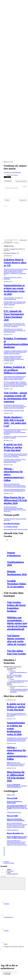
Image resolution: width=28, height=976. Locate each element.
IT (7, 81)
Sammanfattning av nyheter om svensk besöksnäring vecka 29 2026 (16, 133)
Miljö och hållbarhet (12, 89)
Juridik (8, 82)
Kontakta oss (7, 8)
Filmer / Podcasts (11, 59)
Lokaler (9, 85)
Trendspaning (10, 71)
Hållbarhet (9, 61)
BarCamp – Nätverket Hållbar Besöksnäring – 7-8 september (14, 676)
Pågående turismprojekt (12, 66)
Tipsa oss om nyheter (9, 863)
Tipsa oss (6, 5)
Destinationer (10, 34)
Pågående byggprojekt (12, 65)
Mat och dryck (10, 88)
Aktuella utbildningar (12, 47)
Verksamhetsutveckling (12, 97)
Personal (9, 90)
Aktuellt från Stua (11, 73)
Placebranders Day (11, 668)
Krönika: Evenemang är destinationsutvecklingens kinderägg (16, 119)
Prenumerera (7, 974)
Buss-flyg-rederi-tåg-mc (13, 43)
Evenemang (10, 57)
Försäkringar (10, 78)
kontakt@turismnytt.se (12, 873)
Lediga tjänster (10, 48)
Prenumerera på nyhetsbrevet (11, 155)
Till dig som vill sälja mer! (13, 102)
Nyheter (6, 30)
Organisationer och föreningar (14, 92)
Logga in (6, 106)
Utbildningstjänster (11, 96)
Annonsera (6, 6)
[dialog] (14, 962)
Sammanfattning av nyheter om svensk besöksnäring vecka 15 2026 (16, 150)
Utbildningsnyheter (11, 51)
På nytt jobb (10, 50)
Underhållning (10, 95)
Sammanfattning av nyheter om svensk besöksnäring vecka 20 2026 (16, 147)
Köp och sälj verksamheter (13, 83)
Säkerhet (9, 93)
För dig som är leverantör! (13, 100)
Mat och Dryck (10, 38)
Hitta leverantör (7, 75)
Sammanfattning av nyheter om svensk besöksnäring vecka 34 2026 (16, 113)
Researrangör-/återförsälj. (13, 41)
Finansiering (10, 58)
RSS (5, 153)
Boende (9, 33)
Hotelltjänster (10, 79)
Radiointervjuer (10, 68)
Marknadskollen (8, 52)
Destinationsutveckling (9, 44)
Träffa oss (6, 11)
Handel (8, 36)
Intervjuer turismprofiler (13, 62)
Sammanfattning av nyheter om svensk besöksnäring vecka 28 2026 (16, 138)
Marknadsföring (11, 64)
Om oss (5, 9)
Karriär (5, 45)
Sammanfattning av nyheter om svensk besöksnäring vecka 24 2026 (16, 144)
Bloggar (9, 54)
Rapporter (9, 69)
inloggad (13, 249)
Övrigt (8, 99)
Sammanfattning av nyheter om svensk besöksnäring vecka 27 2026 (16, 141)
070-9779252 (10, 871)
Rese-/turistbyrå (11, 40)
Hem (5, 29)
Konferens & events (12, 37)
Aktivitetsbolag (10, 31)
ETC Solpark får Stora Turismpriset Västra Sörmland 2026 (15, 116)
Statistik (9, 72)
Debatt (8, 55)
